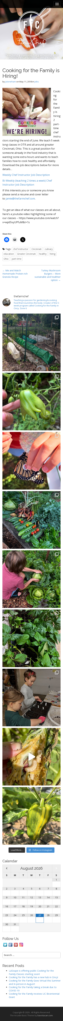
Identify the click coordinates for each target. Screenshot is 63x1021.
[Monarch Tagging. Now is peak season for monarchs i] (31, 461)
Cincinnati (37, 249)
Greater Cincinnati (26, 253)
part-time (16, 258)
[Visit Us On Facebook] (10, 944)
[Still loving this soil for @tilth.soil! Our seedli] (31, 638)
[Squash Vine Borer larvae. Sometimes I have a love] (31, 757)
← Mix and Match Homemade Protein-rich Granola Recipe (15, 273)
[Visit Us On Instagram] (21, 944)
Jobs (37, 81)
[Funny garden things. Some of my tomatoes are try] (31, 401)
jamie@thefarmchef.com (20, 198)
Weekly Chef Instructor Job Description (26, 175)
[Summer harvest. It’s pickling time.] (31, 520)
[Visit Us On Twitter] (5, 944)
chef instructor (20, 249)
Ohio (6, 258)
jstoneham (10, 81)
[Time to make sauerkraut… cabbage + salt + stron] (31, 579)
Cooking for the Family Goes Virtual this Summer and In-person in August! (35, 982)
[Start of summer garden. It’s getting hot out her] (31, 816)
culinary (49, 249)
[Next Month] (56, 868)
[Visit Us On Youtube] (15, 944)
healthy (43, 253)
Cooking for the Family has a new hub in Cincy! (33, 977)
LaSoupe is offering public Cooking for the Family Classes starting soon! (31, 972)
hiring (52, 253)
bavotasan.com (45, 1015)
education (9, 253)
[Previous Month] (7, 868)
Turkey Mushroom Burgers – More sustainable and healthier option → (48, 275)
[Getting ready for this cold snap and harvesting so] (31, 342)
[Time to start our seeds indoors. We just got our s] (31, 697)
